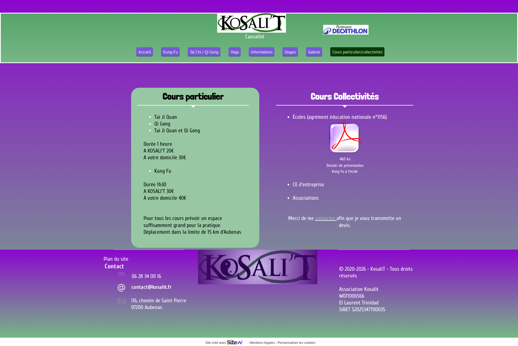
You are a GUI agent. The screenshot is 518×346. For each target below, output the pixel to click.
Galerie (314, 52)
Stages (290, 52)
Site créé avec (216, 343)
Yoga (235, 52)
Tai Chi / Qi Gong (204, 52)
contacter (325, 218)
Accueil (144, 52)
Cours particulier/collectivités (357, 52)
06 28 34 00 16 (146, 276)
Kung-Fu (170, 52)
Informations (261, 52)
